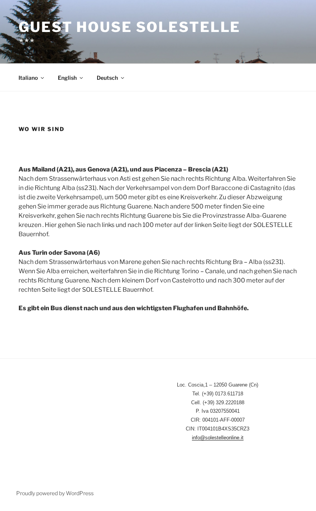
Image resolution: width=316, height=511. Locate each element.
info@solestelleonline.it (218, 437)
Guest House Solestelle (129, 26)
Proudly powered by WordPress (55, 493)
